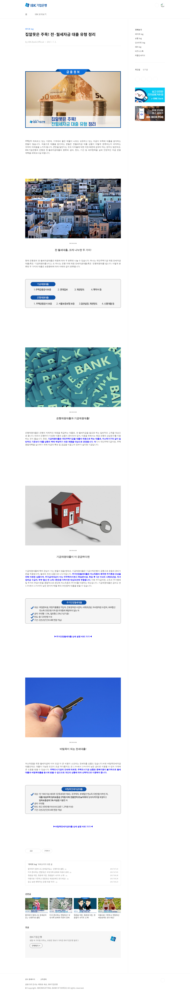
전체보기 (138, 29)
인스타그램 (143, 79)
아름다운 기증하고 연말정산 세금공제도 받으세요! (47, 878)
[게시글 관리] (38, 851)
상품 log (138, 38)
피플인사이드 (140, 55)
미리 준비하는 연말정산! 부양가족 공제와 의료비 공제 (48, 872)
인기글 (145, 69)
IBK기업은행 (36, 936)
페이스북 (137, 79)
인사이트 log (140, 42)
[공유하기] (35, 851)
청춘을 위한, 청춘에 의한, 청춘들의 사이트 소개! (46, 875)
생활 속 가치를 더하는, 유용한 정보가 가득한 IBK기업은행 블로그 (54, 940)
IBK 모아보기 (41, 14)
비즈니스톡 (139, 51)
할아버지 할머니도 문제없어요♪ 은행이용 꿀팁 (46, 869)
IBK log (138, 47)
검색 (157, 5)
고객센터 (43, 979)
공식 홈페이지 (30, 979)
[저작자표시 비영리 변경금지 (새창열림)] (55, 851)
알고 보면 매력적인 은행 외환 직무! (41, 881)
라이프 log (32, 864)
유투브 (155, 79)
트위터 (149, 79)
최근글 (137, 69)
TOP (163, 980)
